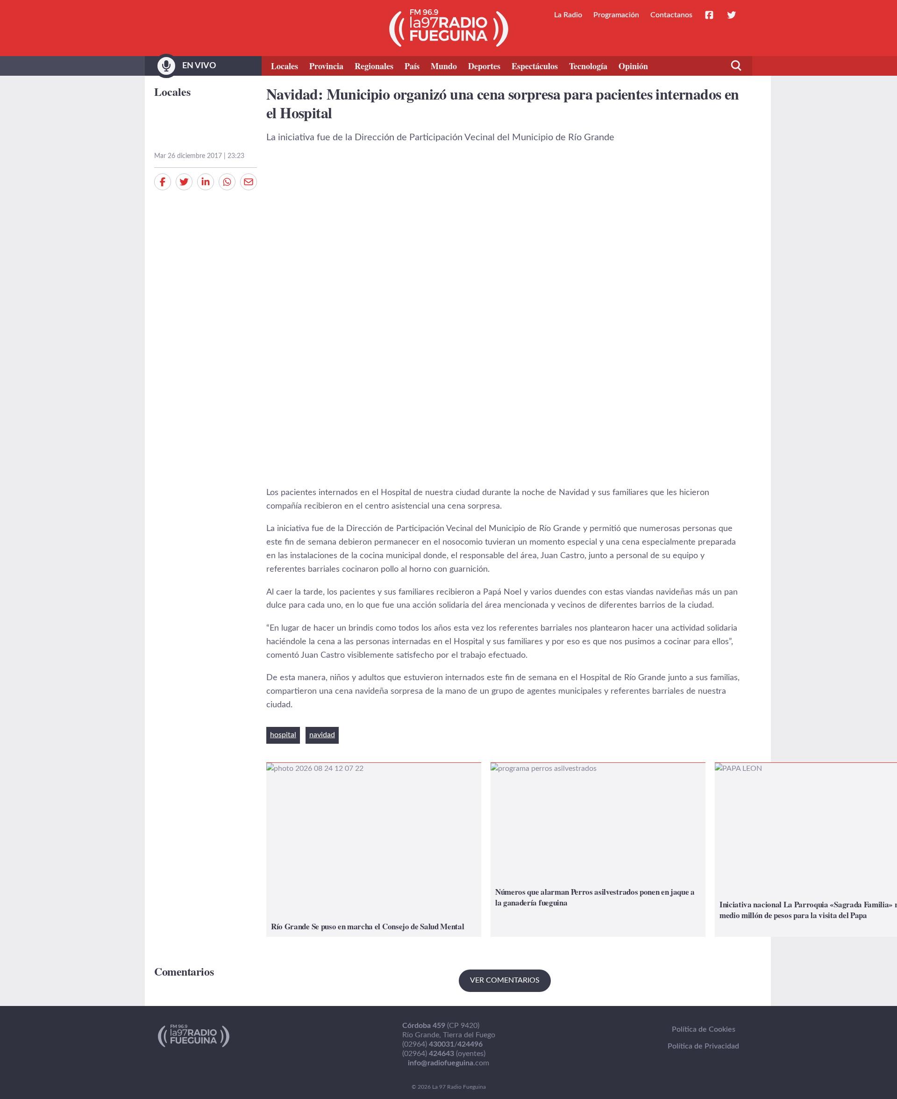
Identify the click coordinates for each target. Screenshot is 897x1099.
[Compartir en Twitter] (184, 181)
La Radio (568, 15)
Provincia (326, 66)
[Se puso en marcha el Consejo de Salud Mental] (373, 849)
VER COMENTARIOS (505, 980)
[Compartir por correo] (248, 181)
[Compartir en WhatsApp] (227, 181)
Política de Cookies (703, 1029)
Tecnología (588, 66)
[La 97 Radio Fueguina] (448, 28)
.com (448, 1063)
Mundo (444, 66)
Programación (616, 15)
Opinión (633, 66)
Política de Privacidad (703, 1046)
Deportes (484, 66)
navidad (322, 735)
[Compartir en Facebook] (162, 181)
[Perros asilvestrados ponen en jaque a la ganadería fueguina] (598, 849)
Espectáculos (535, 66)
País (412, 66)
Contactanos (671, 15)
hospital (283, 735)
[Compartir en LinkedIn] (205, 181)
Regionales (374, 66)
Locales (284, 66)
